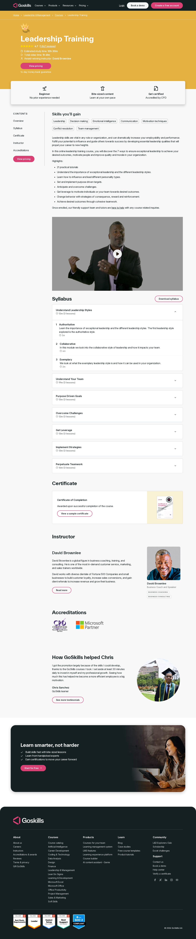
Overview (18, 120)
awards (33, 854)
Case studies (124, 846)
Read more (62, 590)
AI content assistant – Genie (96, 862)
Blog (120, 843)
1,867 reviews (47, 46)
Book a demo (138, 5)
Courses (59, 15)
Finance (52, 866)
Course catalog (55, 843)
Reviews (17, 858)
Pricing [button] (82, 5)
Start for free (31, 768)
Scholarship (158, 846)
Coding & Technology (59, 854)
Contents (20, 113)
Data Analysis (54, 858)
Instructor (18, 142)
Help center (158, 869)
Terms (16, 862)
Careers (17, 846)
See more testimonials (68, 700)
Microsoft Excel (55, 882)
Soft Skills (53, 901)
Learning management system (97, 846)
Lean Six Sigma (55, 874)
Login (121, 5)
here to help (117, 207)
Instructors (18, 850)
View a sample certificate (74, 513)
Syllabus (17, 128)
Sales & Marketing (57, 897)
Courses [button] (39, 5)
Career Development (58, 850)
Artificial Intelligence (58, 846)
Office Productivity (57, 889)
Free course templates (129, 850)
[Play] (117, 253)
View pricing (35, 66)
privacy (25, 862)
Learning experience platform (97, 854)
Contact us (158, 862)
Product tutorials (126, 854)
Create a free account (167, 5)
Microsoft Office (56, 886)
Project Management (58, 893)
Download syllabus (169, 298)
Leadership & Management (37, 15)
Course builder (90, 858)
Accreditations (21, 150)
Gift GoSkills (19, 866)
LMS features (89, 850)
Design (51, 862)
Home (16, 15)
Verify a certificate (162, 873)
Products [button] (53, 5)
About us (17, 843)
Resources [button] (68, 5)
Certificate (18, 135)
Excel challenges (161, 850)
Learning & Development (60, 878)
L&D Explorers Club (162, 843)
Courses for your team (94, 843)
